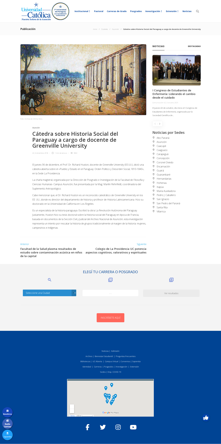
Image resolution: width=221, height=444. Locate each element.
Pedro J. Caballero (166, 195)
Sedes (103, 372)
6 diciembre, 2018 (41, 153)
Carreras (98, 366)
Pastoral (98, 11)
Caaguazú (162, 150)
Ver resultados (171, 293)
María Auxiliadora (166, 191)
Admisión (115, 351)
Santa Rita (162, 207)
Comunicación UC (159, 102)
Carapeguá (162, 154)
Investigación (152, 11)
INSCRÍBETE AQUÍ (110, 317)
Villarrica (161, 211)
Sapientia (136, 361)
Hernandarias (164, 178)
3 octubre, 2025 (172, 102)
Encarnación (163, 166)
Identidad (87, 366)
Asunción (115, 29)
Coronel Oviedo (165, 162)
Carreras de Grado (117, 11)
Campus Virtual (111, 361)
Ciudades (104, 29)
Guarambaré (163, 174)
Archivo (89, 356)
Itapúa (160, 187)
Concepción (163, 158)
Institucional (81, 11)
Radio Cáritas (7, 425)
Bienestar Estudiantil (104, 356)
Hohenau (162, 183)
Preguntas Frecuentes (125, 356)
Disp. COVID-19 (114, 372)
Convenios (125, 361)
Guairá (160, 170)
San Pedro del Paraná (168, 203)
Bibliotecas (85, 361)
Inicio (95, 29)
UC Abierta (97, 361)
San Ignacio (163, 199)
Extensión (171, 11)
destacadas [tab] (194, 46)
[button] (206, 417)
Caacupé (161, 146)
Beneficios (7, 414)
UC (33, 153)
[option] (176, 86)
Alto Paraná (163, 138)
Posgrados (136, 11)
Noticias (187, 11)
